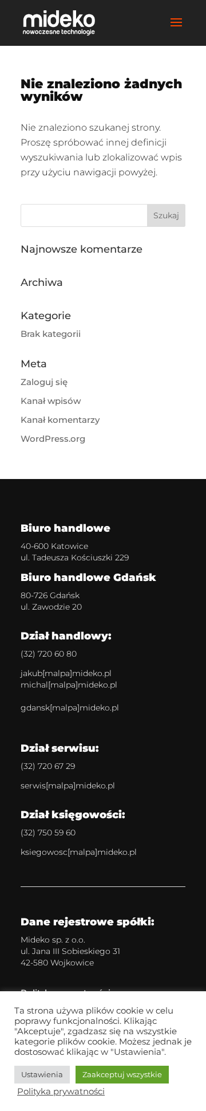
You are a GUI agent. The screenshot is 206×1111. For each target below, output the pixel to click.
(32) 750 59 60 (48, 832)
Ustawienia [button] (42, 1074)
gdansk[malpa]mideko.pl (70, 707)
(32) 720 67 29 (48, 766)
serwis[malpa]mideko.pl (68, 785)
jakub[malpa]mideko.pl (66, 673)
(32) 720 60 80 (49, 654)
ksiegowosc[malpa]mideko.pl (79, 852)
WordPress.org (53, 438)
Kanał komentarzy (60, 419)
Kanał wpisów (51, 400)
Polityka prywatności (61, 1091)
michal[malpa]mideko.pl (69, 685)
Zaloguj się (44, 381)
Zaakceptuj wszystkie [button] (122, 1074)
